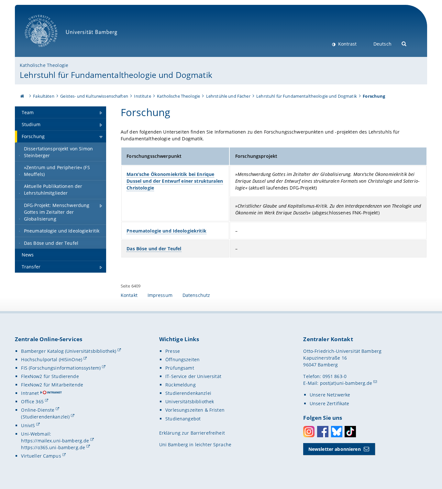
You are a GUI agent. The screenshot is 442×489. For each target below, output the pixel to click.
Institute (142, 96)
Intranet (30, 393)
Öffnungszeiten (182, 359)
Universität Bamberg (48, 50)
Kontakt (129, 295)
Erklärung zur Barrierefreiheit (192, 433)
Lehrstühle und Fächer (228, 96)
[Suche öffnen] (404, 43)
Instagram (309, 431)
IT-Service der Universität (193, 376)
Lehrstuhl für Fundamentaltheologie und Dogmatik (116, 74)
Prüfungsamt (179, 368)
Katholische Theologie (44, 65)
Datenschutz (196, 295)
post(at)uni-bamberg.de (346, 383)
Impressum (160, 295)
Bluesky (336, 431)
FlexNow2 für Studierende (50, 376)
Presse (172, 351)
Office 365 (32, 401)
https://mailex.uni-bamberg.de (55, 441)
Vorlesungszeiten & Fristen (195, 410)
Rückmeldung (180, 385)
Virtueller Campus (41, 456)
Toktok (350, 431)
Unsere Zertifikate (329, 403)
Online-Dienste (37, 410)
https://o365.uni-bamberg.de (53, 447)
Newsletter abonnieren (334, 449)
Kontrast (347, 44)
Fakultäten (43, 96)
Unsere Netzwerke (330, 395)
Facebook (322, 431)
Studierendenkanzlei (188, 393)
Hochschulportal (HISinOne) (51, 359)
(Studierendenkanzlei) (45, 417)
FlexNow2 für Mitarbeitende (52, 385)
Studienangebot (183, 419)
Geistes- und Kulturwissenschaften (94, 96)
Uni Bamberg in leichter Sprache (195, 444)
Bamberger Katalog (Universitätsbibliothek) (68, 351)
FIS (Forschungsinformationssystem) (61, 368)
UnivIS (28, 425)
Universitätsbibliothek (189, 401)
